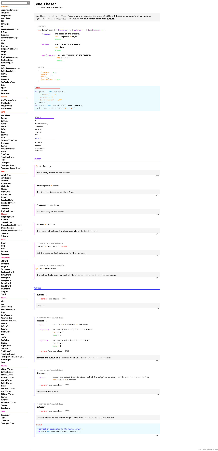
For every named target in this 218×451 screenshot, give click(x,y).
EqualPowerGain (8, 309)
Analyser (5, 13)
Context (4, 126)
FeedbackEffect (8, 203)
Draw (3, 132)
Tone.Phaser (53, 299)
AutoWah (4, 181)
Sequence (5, 254)
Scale (3, 337)
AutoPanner (6, 178)
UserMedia (5, 408)
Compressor (6, 15)
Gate (3, 40)
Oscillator (6, 391)
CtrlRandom (6, 108)
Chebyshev (5, 186)
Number (61, 380)
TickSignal (6, 351)
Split (3, 88)
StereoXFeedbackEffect (11, 231)
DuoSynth (5, 264)
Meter (3, 54)
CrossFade (5, 18)
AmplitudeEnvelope (9, 10)
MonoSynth (5, 278)
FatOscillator (7, 377)
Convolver (5, 192)
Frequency (5, 415)
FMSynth (4, 266)
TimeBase (5, 420)
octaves (38, 129)
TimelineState (7, 157)
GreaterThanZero (8, 321)
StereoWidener (7, 228)
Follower (5, 35)
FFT (2, 27)
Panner (4, 77)
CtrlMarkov (6, 103)
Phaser (4, 214)
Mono (3, 65)
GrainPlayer (6, 380)
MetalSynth (6, 275)
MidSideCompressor (9, 57)
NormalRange (51, 268)
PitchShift (6, 219)
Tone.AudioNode (56, 243)
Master (4, 146)
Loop (3, 246)
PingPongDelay (7, 217)
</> (157, 175)
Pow (2, 334)
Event (3, 243)
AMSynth (4, 261)
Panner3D (5, 79)
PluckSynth (6, 286)
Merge (3, 52)
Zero (3, 362)
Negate (4, 329)
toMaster (39, 151)
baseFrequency (41, 123)
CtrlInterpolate (8, 100)
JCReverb (5, 208)
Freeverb (5, 206)
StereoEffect (7, 222)
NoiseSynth (6, 283)
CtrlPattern (6, 106)
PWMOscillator (7, 394)
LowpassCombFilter (9, 49)
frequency (39, 126)
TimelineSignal (8, 354)
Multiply (5, 326)
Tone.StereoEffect (54, 7)
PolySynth (5, 289)
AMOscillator (7, 369)
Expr (3, 312)
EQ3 (2, 21)
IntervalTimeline (9, 140)
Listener (5, 143)
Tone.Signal (54, 205)
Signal (4, 343)
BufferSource (7, 372)
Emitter (4, 135)
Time (3, 418)
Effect (4, 197)
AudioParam (70, 324)
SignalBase (6, 346)
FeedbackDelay (7, 200)
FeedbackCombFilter (10, 29)
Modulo (4, 323)
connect (38, 145)
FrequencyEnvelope (9, 38)
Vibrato (4, 236)
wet (36, 135)
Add (2, 304)
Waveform (5, 93)
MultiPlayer (6, 383)
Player (4, 397)
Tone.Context (53, 246)
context (38, 132)
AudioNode (5, 115)
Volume (4, 90)
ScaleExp (5, 340)
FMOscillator (7, 375)
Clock (3, 124)
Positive (47, 166)
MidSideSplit (7, 63)
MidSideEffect (7, 211)
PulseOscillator (8, 402)
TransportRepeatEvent (11, 168)
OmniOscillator (8, 388)
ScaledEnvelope (8, 82)
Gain (3, 137)
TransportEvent (8, 165)
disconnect (40, 148)
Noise (3, 386)
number (63, 47)
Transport (5, 162)
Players (4, 400)
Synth (3, 294)
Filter (4, 32)
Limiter (4, 46)
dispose (38, 142)
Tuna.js (110, 19)
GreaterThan (6, 318)
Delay (3, 129)
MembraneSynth (7, 272)
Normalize (5, 332)
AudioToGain (6, 307)
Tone (3, 160)
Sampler (4, 291)
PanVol (4, 74)
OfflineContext (8, 149)
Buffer (4, 118)
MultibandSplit (8, 71)
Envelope (5, 24)
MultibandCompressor (10, 68)
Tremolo (4, 233)
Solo (3, 85)
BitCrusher (6, 183)
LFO (2, 43)
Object (75, 36)
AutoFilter (6, 175)
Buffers (4, 121)
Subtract (5, 348)
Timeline (5, 154)
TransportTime (7, 423)
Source (4, 405)
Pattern (4, 251)
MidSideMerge (7, 60)
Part (3, 248)
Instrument (6, 269)
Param (3, 151)
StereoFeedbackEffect (11, 225)
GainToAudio (6, 315)
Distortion (6, 194)
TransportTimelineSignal (12, 357)
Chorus (4, 189)
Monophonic (6, 280)
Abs (2, 301)
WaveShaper (6, 359)
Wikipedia (61, 19)
